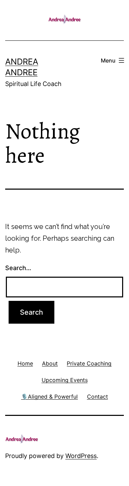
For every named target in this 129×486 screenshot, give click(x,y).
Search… (18, 267)
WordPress (81, 455)
